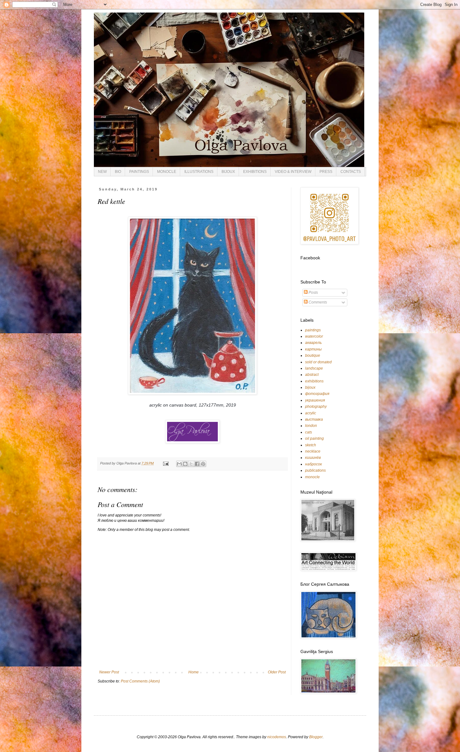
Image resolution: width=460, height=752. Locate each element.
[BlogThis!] (185, 464)
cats (308, 432)
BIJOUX (228, 171)
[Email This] (179, 464)
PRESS (325, 171)
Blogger (316, 737)
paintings (313, 330)
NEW (102, 171)
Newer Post (109, 672)
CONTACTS (350, 171)
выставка (314, 419)
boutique (312, 355)
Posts (313, 292)
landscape (314, 368)
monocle (312, 477)
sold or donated (318, 362)
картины (313, 349)
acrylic (310, 413)
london (311, 425)
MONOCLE (166, 171)
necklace (312, 451)
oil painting (314, 438)
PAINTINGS (139, 171)
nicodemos (276, 737)
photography (316, 406)
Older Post (277, 672)
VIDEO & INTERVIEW (293, 171)
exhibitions (314, 381)
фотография (317, 394)
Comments (317, 302)
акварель (313, 342)
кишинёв (313, 457)
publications (315, 470)
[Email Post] (165, 463)
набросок (313, 464)
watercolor (314, 336)
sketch (310, 445)
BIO (118, 171)
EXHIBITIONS (255, 171)
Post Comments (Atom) (140, 681)
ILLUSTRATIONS (198, 171)
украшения (315, 400)
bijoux (310, 387)
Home (193, 672)
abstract (312, 374)
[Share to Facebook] (197, 464)
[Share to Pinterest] (203, 464)
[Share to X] (191, 464)
